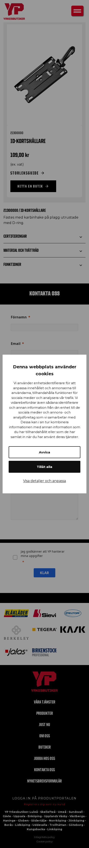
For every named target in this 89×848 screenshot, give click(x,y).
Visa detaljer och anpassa (44, 481)
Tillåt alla (44, 467)
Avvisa (44, 452)
